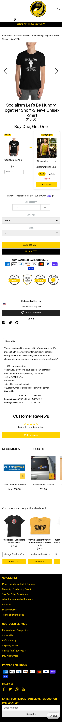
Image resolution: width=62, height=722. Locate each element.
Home (5, 35)
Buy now (31, 251)
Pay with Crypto (10, 656)
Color (31, 215)
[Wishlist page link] (58, 8)
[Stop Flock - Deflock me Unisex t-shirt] (14, 526)
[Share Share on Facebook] (3, 324)
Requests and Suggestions (16, 630)
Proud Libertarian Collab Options (18, 584)
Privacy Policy (9, 609)
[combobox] (14, 172)
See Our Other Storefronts (15, 594)
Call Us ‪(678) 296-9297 (14, 650)
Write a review (31, 435)
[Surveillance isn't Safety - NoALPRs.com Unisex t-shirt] (40, 526)
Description (10, 341)
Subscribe (31, 714)
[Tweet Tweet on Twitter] (10, 324)
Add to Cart (14, 561)
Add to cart (47, 184)
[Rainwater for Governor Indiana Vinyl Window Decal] (43, 468)
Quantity (31, 202)
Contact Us (7, 635)
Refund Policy (9, 640)
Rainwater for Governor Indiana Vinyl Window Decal (43, 486)
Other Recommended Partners (17, 599)
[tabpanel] (31, 71)
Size (31, 227)
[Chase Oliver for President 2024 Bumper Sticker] (14, 468)
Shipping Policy (10, 645)
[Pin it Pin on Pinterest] (16, 324)
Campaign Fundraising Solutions (18, 589)
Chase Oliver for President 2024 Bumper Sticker (14, 486)
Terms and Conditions (13, 614)
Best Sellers (14, 35)
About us (6, 604)
